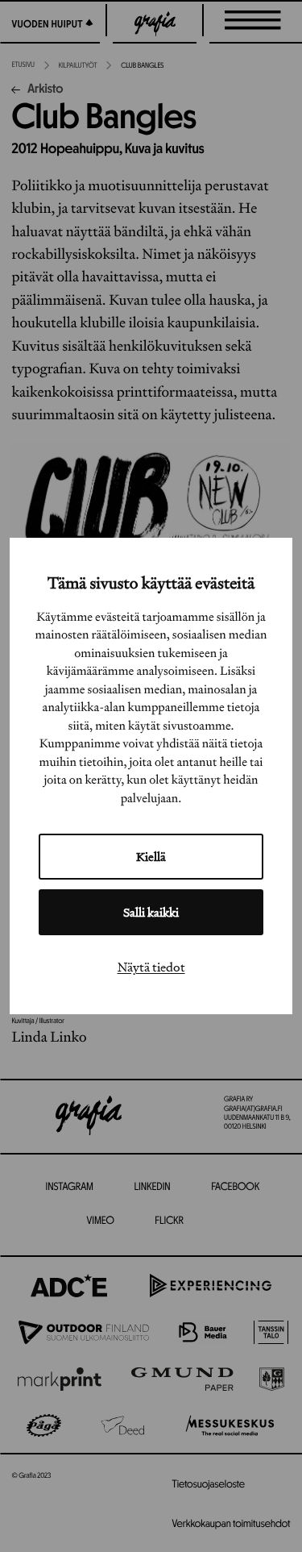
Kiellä (151, 856)
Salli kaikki (151, 912)
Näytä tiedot (151, 967)
